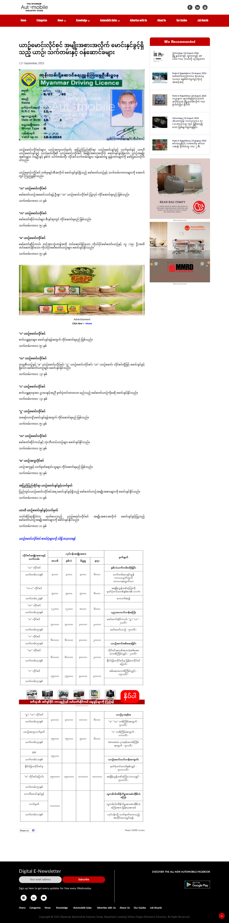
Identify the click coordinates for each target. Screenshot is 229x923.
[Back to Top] (222, 916)
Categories (42, 20)
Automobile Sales (109, 20)
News (61, 20)
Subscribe (83, 879)
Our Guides (182, 20)
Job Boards (202, 20)
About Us (161, 20)
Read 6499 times (135, 830)
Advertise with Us (138, 20)
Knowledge (82, 20)
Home (23, 20)
